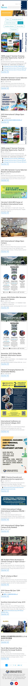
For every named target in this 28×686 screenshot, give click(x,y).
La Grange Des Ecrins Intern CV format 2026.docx (15, 68)
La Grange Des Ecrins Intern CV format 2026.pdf (14, 69)
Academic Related (9, 26)
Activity (20, 22)
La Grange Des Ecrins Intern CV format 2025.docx (14, 162)
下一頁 (14, 665)
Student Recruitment (11, 22)
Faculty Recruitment (17, 19)
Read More (4, 72)
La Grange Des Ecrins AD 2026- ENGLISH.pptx (14, 66)
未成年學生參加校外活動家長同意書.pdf (12, 120)
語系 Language (23, 8)
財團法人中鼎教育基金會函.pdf (10, 594)
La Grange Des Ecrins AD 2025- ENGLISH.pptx (14, 158)
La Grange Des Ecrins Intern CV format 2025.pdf (14, 160)
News (7, 19)
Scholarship (14, 29)
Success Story (20, 26)
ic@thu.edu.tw (14, 680)
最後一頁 (20, 665)
